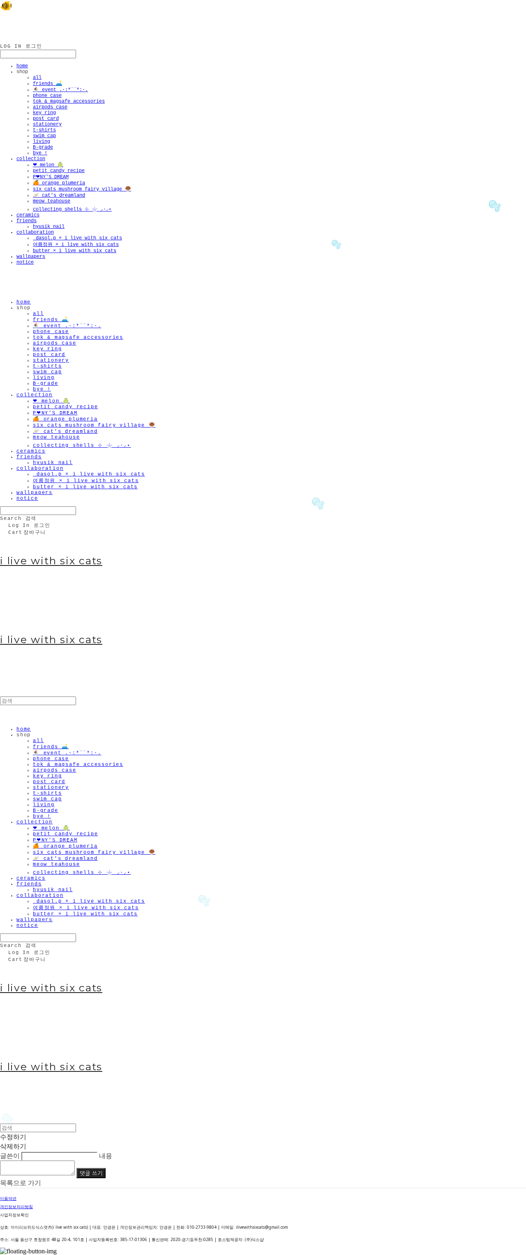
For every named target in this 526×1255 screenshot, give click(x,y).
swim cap (44, 136)
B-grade (43, 147)
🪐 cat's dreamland (59, 195)
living (41, 142)
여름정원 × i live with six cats (76, 245)
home (22, 66)
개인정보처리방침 (16, 1206)
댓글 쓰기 (91, 1173)
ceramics (27, 215)
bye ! (40, 153)
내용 (105, 1155)
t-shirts (44, 130)
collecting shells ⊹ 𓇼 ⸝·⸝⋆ (72, 209)
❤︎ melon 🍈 (48, 165)
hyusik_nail (49, 227)
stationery (47, 124)
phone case (47, 96)
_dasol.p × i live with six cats (77, 238)
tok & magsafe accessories (69, 101)
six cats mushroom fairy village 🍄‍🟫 (82, 189)
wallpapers (30, 257)
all (37, 77)
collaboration (35, 232)
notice (25, 262)
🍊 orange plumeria (59, 183)
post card (46, 119)
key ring (44, 113)
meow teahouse (51, 201)
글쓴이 (10, 1155)
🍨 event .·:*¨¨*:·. (60, 90)
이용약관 (8, 1198)
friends (26, 221)
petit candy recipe (59, 171)
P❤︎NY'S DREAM (51, 177)
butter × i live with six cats (74, 251)
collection (30, 159)
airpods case (50, 107)
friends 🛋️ (47, 84)
